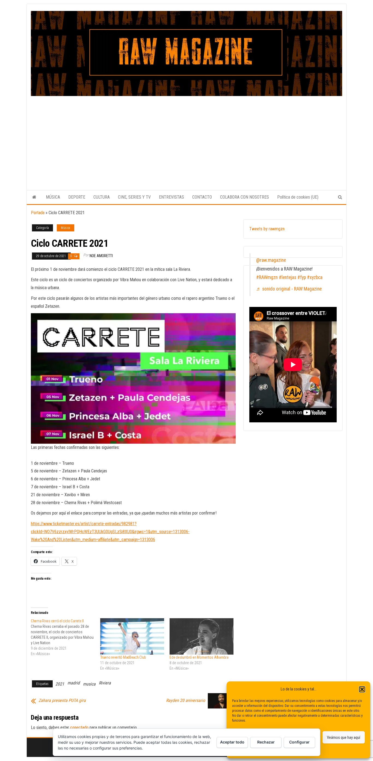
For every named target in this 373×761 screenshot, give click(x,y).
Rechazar (266, 742)
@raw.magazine (271, 260)
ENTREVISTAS (171, 197)
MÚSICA (53, 197)
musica (89, 684)
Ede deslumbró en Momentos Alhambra (199, 657)
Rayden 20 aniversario (185, 700)
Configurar (299, 742)
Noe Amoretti (101, 256)
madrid (73, 683)
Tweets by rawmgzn (267, 228)
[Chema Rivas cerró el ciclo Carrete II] (65, 637)
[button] (362, 689)
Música (65, 228)
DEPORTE (76, 197)
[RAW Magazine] (34, 197)
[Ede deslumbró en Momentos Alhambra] (201, 636)
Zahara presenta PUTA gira (62, 700)
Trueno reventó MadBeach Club (123, 657)
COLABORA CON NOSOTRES (244, 197)
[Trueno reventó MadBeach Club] (132, 636)
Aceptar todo (232, 742)
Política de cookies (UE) (297, 197)
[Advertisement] (186, 137)
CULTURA (101, 197)
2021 (59, 684)
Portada (38, 212)
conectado (79, 727)
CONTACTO (202, 197)
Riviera (105, 683)
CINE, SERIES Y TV (134, 197)
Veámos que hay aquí (343, 737)
